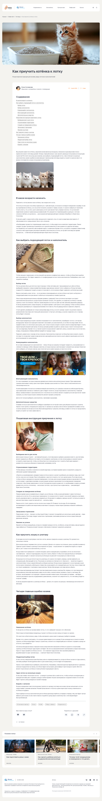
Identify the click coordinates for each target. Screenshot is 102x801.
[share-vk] (66, 715)
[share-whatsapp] (72, 715)
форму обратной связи (29, 792)
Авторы (54, 780)
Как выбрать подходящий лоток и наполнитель (30, 103)
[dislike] (24, 715)
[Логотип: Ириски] (8, 8)
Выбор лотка (21, 105)
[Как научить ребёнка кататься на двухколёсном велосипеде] (51, 752)
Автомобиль (49, 7)
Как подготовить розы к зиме (17, 757)
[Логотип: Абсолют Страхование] (21, 7)
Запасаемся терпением (25, 127)
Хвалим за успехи (23, 130)
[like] (18, 715)
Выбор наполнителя (24, 108)
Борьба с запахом (23, 144)
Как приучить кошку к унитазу (25, 132)
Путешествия (61, 7)
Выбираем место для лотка (26, 120)
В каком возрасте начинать (24, 100)
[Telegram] (94, 780)
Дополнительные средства (26, 115)
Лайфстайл (72, 7)
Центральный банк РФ (66, 785)
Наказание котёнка (23, 137)
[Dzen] (90, 780)
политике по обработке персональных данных (28, 785)
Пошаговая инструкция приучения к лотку (28, 117)
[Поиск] (96, 7)
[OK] (96, 780)
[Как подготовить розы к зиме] (20, 752)
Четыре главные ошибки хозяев (25, 135)
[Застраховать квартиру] (51, 375)
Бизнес (82, 7)
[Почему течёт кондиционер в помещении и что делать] (82, 752)
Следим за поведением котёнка (27, 125)
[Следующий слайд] (96, 734)
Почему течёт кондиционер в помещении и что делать (79, 758)
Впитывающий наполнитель (26, 113)
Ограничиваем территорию (26, 122)
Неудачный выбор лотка (25, 139)
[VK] (86, 780)
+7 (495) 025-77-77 (25, 791)
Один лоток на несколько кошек (27, 142)
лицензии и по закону (22, 784)
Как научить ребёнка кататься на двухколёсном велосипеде (49, 758)
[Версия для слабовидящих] (93, 7)
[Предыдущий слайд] (94, 734)
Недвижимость (37, 7)
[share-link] (84, 715)
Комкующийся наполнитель (26, 110)
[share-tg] (78, 715)
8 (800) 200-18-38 (34, 791)
